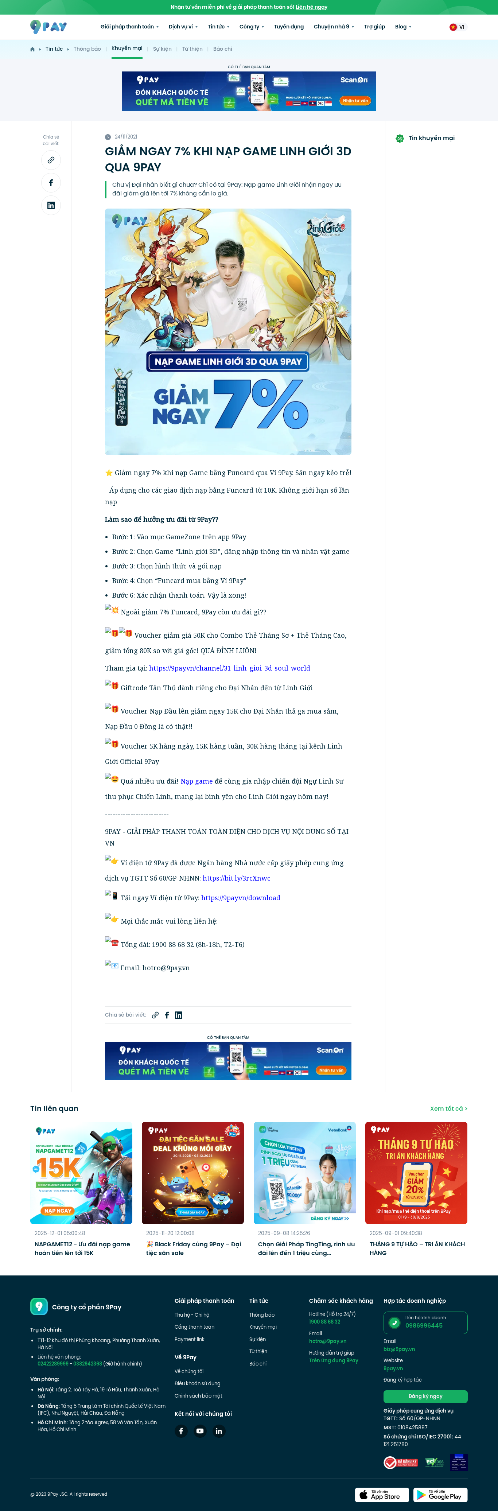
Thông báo (87, 49)
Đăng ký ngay (426, 1396)
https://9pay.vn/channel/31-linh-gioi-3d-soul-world (229, 668)
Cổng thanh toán (194, 1327)
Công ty (250, 27)
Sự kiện (162, 49)
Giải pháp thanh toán (128, 27)
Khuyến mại (127, 48)
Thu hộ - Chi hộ (192, 1315)
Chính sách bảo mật (198, 1396)
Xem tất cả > (449, 1109)
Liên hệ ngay (311, 7)
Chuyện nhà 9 (332, 27)
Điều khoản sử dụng (198, 1384)
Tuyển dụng (289, 27)
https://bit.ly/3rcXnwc (237, 878)
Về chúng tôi (189, 1372)
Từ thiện (192, 49)
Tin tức (217, 27)
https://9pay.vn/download (240, 897)
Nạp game (196, 780)
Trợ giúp (374, 27)
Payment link (190, 1340)
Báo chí (222, 49)
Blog (401, 27)
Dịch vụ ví (181, 27)
